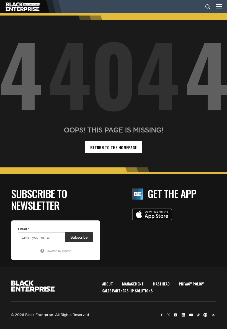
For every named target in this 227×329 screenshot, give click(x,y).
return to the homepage (113, 147)
